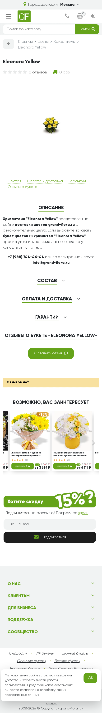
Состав (14, 181)
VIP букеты (44, 653)
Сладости (18, 653)
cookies (34, 675)
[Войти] (93, 16)
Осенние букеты (31, 661)
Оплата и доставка (45, 181)
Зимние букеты (75, 653)
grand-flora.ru (71, 708)
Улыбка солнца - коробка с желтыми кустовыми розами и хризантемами (69, 455)
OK (90, 678)
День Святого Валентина (70, 669)
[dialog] (67, 16)
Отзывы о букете (22, 187)
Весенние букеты (24, 669)
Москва (67, 5)
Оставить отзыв (48, 353)
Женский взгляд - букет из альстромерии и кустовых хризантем (26, 455)
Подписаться (54, 537)
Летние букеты (67, 661)
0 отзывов (38, 72)
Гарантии (77, 181)
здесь (83, 513)
